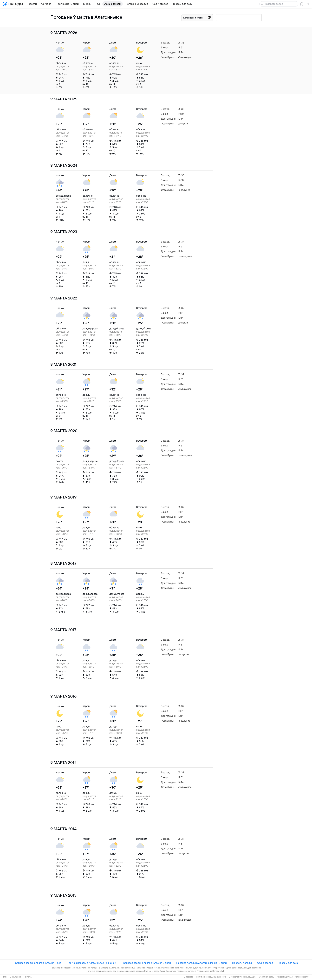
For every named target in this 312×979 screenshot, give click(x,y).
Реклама (28, 977)
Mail (5, 977)
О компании (15, 977)
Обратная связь (266, 977)
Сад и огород (265, 962)
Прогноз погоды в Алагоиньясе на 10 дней (201, 962)
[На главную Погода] (15, 4)
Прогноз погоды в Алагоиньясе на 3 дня (37, 962)
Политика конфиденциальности (211, 977)
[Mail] (5, 4)
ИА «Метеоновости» (299, 977)
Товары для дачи (289, 962)
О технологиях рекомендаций (242, 977)
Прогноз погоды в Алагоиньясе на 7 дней (146, 962)
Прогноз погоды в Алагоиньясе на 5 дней (91, 962)
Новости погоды (242, 962)
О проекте (188, 977)
